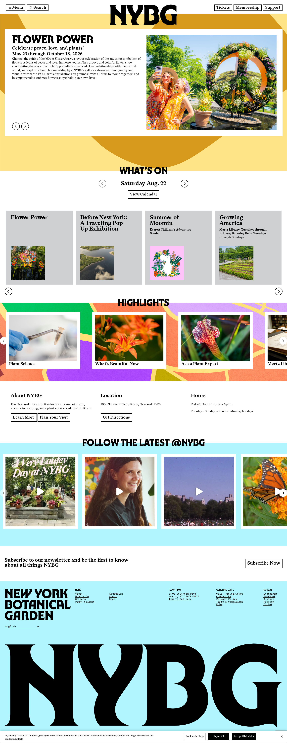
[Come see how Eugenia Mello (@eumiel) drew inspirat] (119, 491)
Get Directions (116, 418)
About (113, 596)
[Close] (281, 736)
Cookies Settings (195, 736)
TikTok (267, 604)
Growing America (231, 220)
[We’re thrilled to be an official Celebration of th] (40, 491)
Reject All (219, 736)
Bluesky (268, 599)
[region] (143, 737)
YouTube (268, 601)
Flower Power (29, 218)
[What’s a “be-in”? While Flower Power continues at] (199, 491)
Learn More (24, 418)
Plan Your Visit (54, 418)
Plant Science (22, 364)
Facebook (269, 596)
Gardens (80, 599)
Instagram (270, 593)
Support (272, 8)
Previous (4, 341)
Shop (112, 599)
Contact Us (223, 596)
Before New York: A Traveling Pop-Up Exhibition (103, 223)
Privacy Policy (226, 599)
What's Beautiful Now (117, 364)
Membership (247, 8)
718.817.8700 (234, 593)
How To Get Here (180, 599)
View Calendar (143, 194)
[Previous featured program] (16, 126)
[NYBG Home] (143, 14)
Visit (79, 593)
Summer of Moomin (164, 220)
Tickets (223, 8)
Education (116, 593)
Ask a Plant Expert (199, 364)
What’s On (82, 596)
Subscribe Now (263, 563)
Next (184, 183)
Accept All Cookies (244, 736)
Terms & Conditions (229, 601)
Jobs (219, 604)
